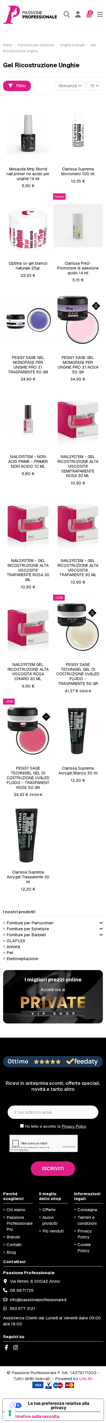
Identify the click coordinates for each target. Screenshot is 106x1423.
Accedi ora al (53, 989)
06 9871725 (22, 1290)
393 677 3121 (21, 1308)
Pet (10, 952)
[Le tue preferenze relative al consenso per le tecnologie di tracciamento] (10, 1413)
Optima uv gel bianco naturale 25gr (28, 266)
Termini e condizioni (87, 1220)
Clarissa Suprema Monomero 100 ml (77, 171)
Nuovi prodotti (49, 1220)
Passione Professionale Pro (20, 1223)
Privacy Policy (74, 1126)
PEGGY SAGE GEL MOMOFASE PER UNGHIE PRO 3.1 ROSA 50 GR (78, 364)
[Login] (78, 15)
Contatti (14, 1244)
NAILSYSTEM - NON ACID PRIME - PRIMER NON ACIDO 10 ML (28, 461)
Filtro (20, 85)
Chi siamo (16, 1209)
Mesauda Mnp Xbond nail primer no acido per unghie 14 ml (28, 173)
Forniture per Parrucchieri (30, 922)
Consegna (87, 1209)
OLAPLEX (16, 940)
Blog (11, 1252)
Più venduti (53, 1231)
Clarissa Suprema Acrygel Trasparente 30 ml (28, 877)
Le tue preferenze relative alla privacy (58, 1405)
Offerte (48, 1209)
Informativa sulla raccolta (33, 1416)
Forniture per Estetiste (28, 928)
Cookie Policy (84, 1247)
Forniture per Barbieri (26, 934)
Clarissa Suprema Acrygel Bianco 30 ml (78, 771)
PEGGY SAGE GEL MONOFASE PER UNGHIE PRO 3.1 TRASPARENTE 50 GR (28, 364)
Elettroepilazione (22, 958)
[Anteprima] (32, 161)
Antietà (13, 946)
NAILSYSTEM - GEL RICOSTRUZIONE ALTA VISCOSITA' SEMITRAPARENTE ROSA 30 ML (77, 466)
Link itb (86, 1378)
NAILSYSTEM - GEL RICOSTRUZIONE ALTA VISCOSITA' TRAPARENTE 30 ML (77, 567)
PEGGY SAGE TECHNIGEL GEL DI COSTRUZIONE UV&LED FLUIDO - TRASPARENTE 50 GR (77, 674)
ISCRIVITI (53, 1168)
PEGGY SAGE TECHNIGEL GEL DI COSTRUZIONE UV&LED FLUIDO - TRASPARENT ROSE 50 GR (28, 778)
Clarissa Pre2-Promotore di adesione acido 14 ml (78, 268)
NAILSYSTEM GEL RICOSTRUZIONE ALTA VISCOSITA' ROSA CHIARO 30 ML (28, 671)
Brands (13, 1237)
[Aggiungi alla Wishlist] (23, 161)
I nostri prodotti (19, 911)
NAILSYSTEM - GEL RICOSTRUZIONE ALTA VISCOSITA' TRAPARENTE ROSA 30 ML (28, 570)
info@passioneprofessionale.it (38, 1299)
